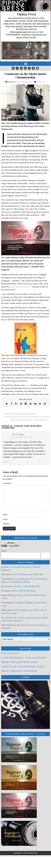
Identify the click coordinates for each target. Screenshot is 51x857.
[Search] (45, 555)
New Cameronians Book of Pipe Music (28, 574)
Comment (7, 483)
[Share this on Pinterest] (21, 404)
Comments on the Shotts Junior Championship (25, 75)
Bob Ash (15, 434)
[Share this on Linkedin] (40, 404)
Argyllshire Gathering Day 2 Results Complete (19, 662)
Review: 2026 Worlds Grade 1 (28, 586)
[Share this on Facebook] (11, 404)
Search (4, 551)
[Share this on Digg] (35, 404)
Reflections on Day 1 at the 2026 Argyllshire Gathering (22, 666)
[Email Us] (37, 68)
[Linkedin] (25, 68)
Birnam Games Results (10, 653)
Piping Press (26, 14)
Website (6, 524)
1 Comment (41, 82)
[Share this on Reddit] (26, 404)
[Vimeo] (33, 68)
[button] (25, 50)
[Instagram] (29, 68)
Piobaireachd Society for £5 (21, 287)
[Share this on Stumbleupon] (30, 404)
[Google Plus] (21, 68)
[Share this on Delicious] (45, 404)
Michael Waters (7, 586)
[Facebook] (17, 68)
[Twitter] (13, 68)
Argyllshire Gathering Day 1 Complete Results (19, 671)
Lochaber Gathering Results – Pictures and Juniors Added (23, 658)
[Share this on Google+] (16, 404)
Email (5, 519)
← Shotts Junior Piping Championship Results (19, 414)
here (27, 385)
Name (5, 515)
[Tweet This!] (7, 404)
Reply (5, 462)
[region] (25, 50)
